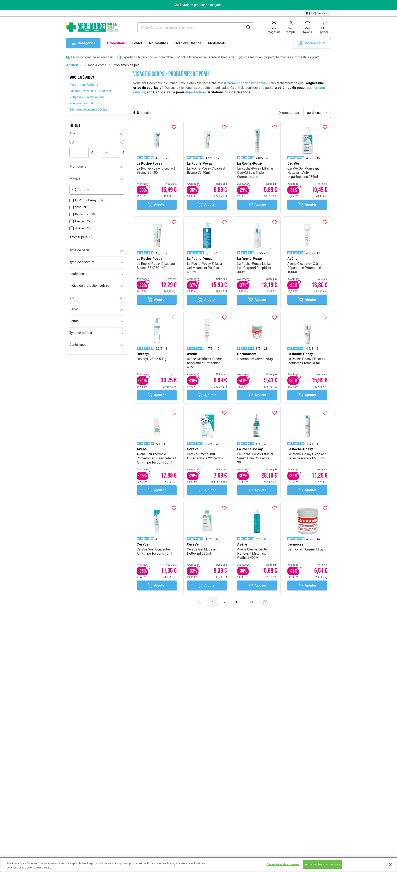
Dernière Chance (188, 43)
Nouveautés (158, 43)
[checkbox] (71, 200)
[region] (198, 864)
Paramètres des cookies (283, 864)
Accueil (72, 65)
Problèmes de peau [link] (127, 65)
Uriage (82, 221)
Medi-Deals (217, 43)
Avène (82, 228)
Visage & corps (95, 65)
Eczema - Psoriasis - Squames (90, 91)
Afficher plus (78, 237)
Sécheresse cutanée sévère (88, 109)
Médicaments (315, 43)
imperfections (196, 92)
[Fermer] (390, 864)
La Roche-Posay (89, 200)
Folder (137, 43)
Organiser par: (289, 112)
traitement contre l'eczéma (244, 83)
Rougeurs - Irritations (84, 103)
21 (251, 602)
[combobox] (317, 113)
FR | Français (319, 13)
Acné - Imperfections (83, 84)
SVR (81, 207)
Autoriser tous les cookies (322, 864)
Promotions (116, 43)
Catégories (87, 43)
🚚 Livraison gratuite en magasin (198, 5)
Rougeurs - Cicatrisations (86, 97)
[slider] (71, 142)
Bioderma (85, 214)
